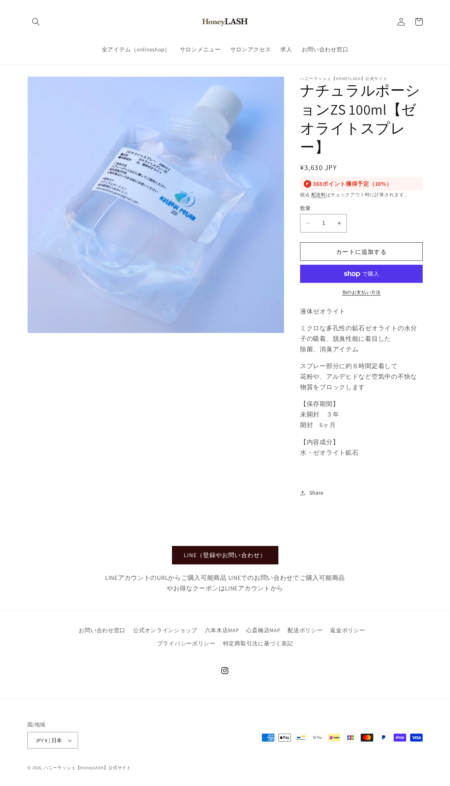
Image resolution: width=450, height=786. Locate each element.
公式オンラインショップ (165, 630)
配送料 (318, 194)
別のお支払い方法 (361, 292)
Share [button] (316, 492)
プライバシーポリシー (186, 643)
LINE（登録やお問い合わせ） (225, 555)
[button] (36, 22)
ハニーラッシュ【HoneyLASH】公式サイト (87, 768)
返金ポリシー (347, 630)
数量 (305, 208)
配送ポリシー (305, 630)
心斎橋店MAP (263, 630)
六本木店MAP (222, 630)
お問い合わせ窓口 (102, 630)
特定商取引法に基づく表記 (258, 643)
